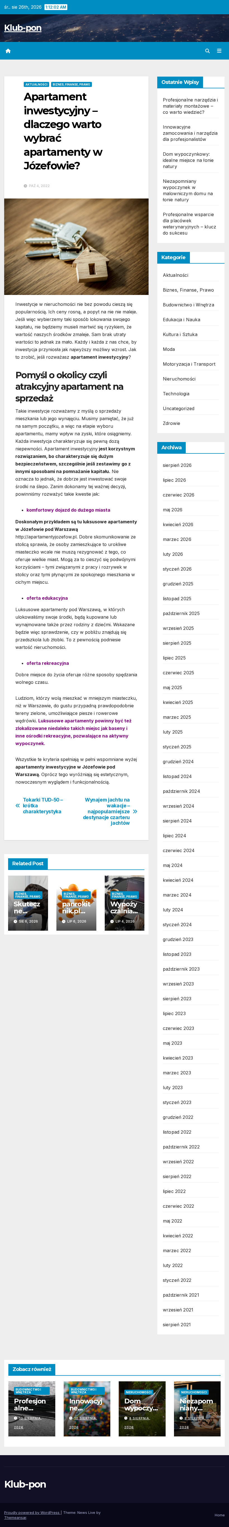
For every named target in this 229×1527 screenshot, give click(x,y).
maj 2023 (172, 1043)
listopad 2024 (177, 776)
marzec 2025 (177, 717)
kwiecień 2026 (178, 524)
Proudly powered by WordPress (32, 1512)
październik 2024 (181, 791)
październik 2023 (181, 969)
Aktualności (36, 84)
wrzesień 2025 (178, 628)
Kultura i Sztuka (180, 334)
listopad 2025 (177, 598)
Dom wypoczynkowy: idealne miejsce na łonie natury (188, 160)
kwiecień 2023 (178, 1058)
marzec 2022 (177, 1250)
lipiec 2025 (174, 658)
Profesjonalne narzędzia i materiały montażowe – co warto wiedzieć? (190, 106)
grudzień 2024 (178, 761)
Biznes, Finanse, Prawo (71, 84)
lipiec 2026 (174, 480)
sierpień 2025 (177, 643)
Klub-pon (22, 28)
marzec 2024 (177, 895)
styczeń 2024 (177, 924)
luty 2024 (173, 910)
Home (220, 1515)
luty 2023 (173, 1087)
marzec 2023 (177, 1072)
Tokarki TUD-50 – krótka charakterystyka (43, 805)
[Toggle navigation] (219, 51)
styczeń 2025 (177, 747)
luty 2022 (173, 1265)
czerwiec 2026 (179, 495)
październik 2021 (181, 1295)
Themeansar (15, 1517)
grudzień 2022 (178, 1117)
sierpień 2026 (177, 465)
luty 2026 (173, 554)
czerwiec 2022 (178, 1206)
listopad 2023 (177, 954)
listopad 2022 (177, 1132)
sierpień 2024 (177, 821)
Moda (169, 349)
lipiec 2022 (174, 1191)
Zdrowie (171, 423)
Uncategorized (179, 408)
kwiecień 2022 (178, 1235)
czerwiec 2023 (178, 1028)
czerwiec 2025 (178, 672)
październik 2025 (181, 613)
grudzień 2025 (178, 584)
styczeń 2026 (177, 569)
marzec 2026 (177, 539)
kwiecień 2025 (178, 702)
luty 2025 (173, 732)
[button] (207, 51)
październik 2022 (181, 1147)
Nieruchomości (179, 379)
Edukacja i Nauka (181, 319)
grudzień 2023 (178, 939)
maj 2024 (173, 865)
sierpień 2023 (177, 998)
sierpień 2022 (177, 1176)
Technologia (176, 393)
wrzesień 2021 (178, 1310)
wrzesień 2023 (178, 984)
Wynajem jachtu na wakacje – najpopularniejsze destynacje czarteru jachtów (106, 811)
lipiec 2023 (174, 1013)
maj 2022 (172, 1221)
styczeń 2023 (177, 1102)
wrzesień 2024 (179, 806)
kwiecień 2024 (178, 880)
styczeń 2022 (177, 1280)
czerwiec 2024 (179, 850)
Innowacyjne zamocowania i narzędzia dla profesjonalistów (190, 133)
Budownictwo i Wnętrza (188, 305)
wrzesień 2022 (178, 1161)
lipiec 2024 (174, 835)
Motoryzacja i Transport (189, 364)
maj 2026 (173, 509)
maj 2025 (172, 687)
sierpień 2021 (177, 1324)
